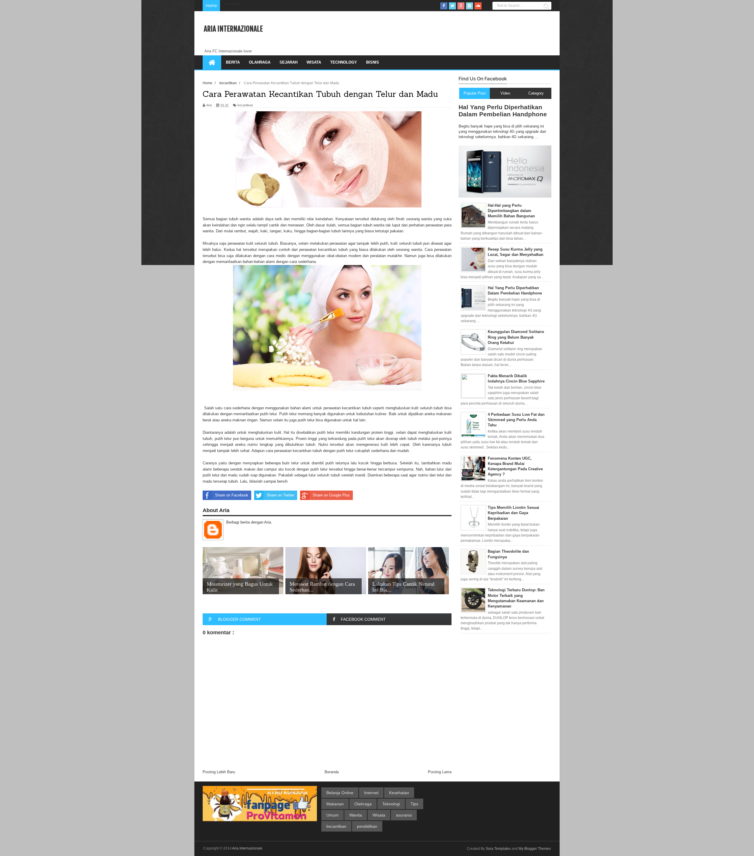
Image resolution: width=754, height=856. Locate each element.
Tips (414, 804)
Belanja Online (339, 792)
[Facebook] (443, 5)
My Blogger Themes (535, 849)
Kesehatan (399, 792)
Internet (371, 792)
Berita (233, 62)
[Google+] (460, 5)
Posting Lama (440, 772)
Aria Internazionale (233, 28)
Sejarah (288, 62)
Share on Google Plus (331, 495)
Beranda (332, 772)
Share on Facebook (231, 495)
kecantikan (245, 105)
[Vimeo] (469, 5)
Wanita (355, 815)
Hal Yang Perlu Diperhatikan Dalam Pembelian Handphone (503, 110)
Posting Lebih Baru (219, 772)
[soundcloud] (478, 5)
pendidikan (367, 826)
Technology (343, 62)
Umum (332, 815)
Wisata (314, 62)
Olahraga (259, 62)
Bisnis (372, 62)
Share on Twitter (280, 495)
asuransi (404, 815)
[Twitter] (452, 5)
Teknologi (391, 804)
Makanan (335, 804)
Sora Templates (498, 849)
